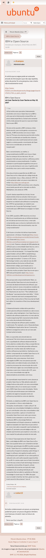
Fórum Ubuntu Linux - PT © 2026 (23, 539)
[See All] (6, 32)
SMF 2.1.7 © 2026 (16, 555)
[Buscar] (31, 22)
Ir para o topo (9, 524)
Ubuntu (41, 549)
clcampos (19, 61)
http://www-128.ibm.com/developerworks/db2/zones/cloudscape (22, 237)
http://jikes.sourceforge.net (20, 182)
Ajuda (10, 542)
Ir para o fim (8, 52)
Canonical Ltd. (23, 551)
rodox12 (19, 493)
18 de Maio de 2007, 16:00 (12, 71)
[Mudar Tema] (13, 2)
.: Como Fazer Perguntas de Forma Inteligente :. (16, 486)
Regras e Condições (19, 542)
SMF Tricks (32, 546)
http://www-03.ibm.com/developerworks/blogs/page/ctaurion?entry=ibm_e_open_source (22, 90)
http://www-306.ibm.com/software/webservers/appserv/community (22, 242)
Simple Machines (30, 555)
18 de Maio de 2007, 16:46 (16, 503)
